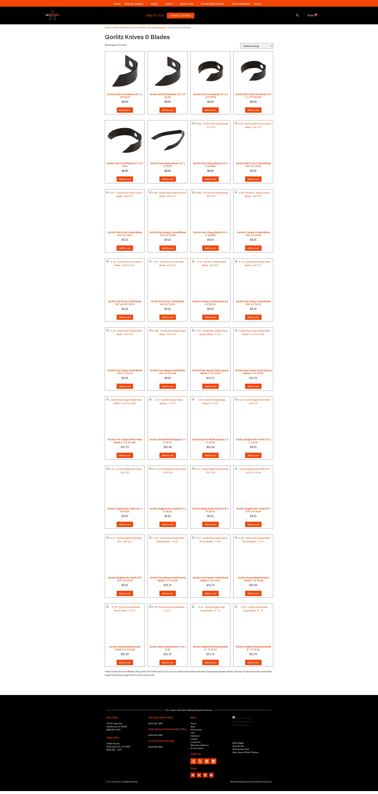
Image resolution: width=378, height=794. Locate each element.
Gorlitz (168, 3)
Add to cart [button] (167, 110)
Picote (257, 3)
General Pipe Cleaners (212, 3)
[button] (297, 15)
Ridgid (154, 3)
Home (117, 3)
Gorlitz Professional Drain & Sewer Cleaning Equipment (139, 27)
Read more (125, 110)
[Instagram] (193, 761)
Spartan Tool (186, 3)
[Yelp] (200, 761)
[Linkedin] (213, 761)
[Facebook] (207, 761)
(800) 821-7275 (155, 15)
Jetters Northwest (241, 3)
